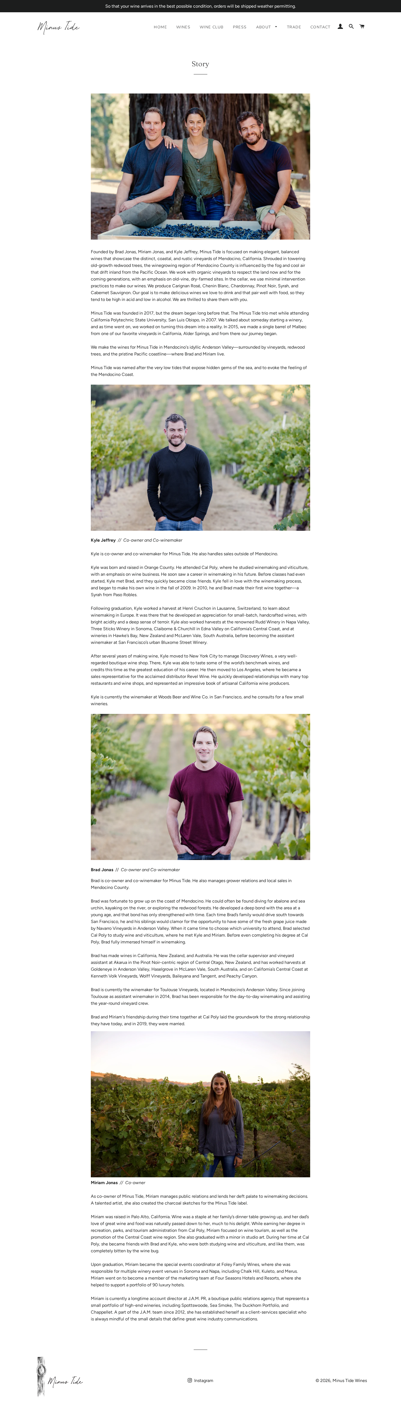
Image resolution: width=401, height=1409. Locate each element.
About (264, 27)
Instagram (203, 1380)
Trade (294, 27)
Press (240, 27)
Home (160, 27)
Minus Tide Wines (350, 1380)
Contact (320, 27)
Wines (183, 27)
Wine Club (212, 27)
